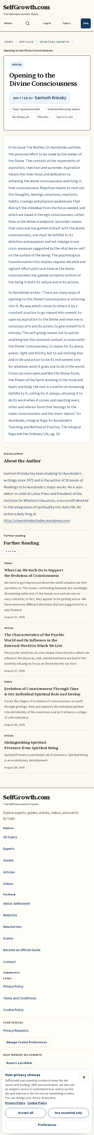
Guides (8, 860)
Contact (9, 962)
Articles (26, 42)
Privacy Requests (16, 1030)
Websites (10, 915)
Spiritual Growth (54, 42)
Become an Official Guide (21, 950)
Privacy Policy (13, 986)
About (8, 23)
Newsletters (12, 927)
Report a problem (19, 1063)
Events (8, 938)
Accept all (25, 1112)
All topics (10, 837)
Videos (8, 884)
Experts (8, 848)
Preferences (47, 1124)
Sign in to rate (64, 117)
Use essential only (68, 1112)
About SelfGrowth (16, 903)
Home (9, 42)
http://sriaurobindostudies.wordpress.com (37, 520)
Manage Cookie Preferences (26, 1042)
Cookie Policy (13, 1010)
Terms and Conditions (19, 998)
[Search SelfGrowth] (28, 23)
